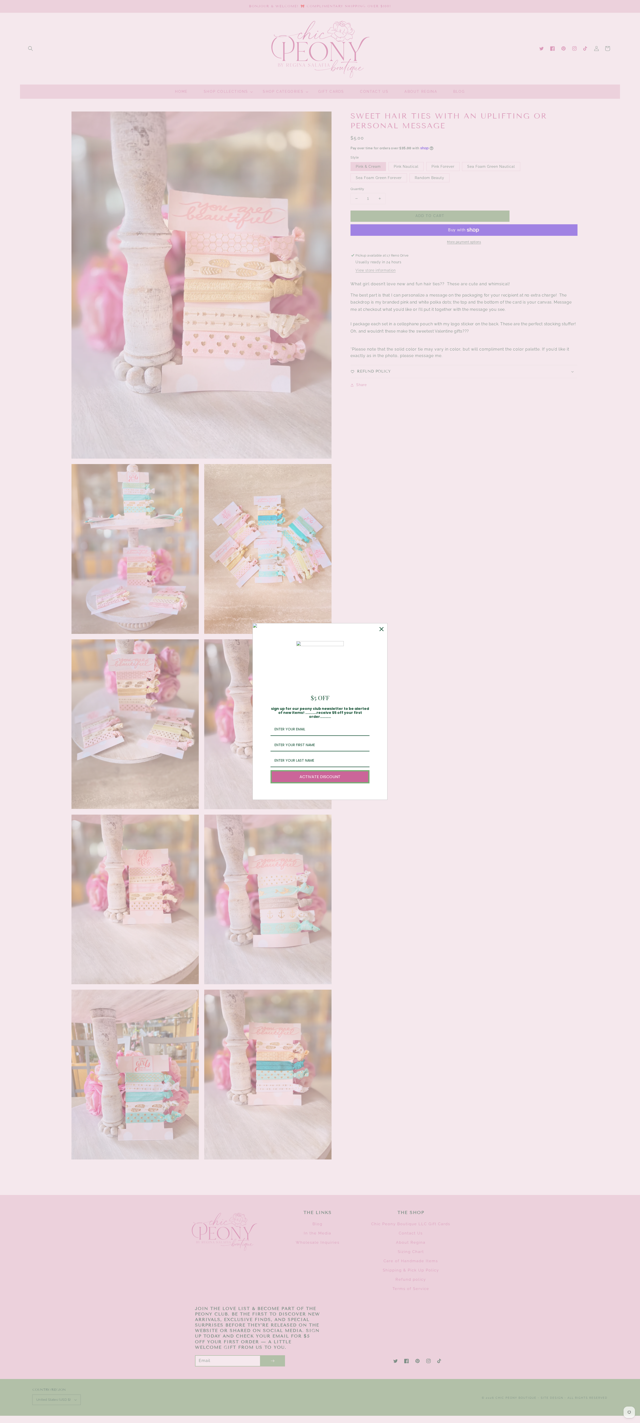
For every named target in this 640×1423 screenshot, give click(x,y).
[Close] (382, 629)
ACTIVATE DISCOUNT (320, 777)
